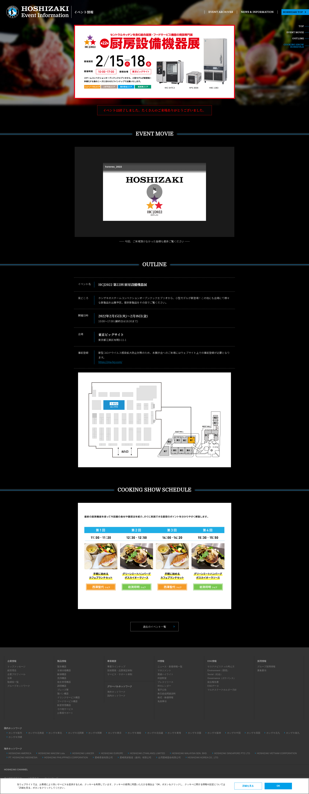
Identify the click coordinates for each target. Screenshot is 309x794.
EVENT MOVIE (295, 32)
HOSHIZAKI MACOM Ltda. (51, 753)
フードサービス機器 (67, 701)
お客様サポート (65, 713)
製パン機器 (63, 693)
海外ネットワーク (116, 692)
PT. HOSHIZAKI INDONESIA (23, 757)
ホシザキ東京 (115, 733)
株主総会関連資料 (167, 693)
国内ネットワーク (116, 695)
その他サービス (65, 709)
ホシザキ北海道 (36, 733)
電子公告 (162, 689)
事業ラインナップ (116, 666)
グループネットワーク (18, 686)
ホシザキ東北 (55, 733)
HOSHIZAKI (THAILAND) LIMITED (147, 753)
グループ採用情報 (266, 666)
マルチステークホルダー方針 (222, 689)
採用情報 (261, 661)
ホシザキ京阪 (194, 733)
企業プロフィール (16, 674)
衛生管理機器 (64, 682)
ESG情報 (212, 661)
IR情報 (161, 661)
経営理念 (11, 670)
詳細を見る (248, 786)
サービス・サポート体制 (119, 674)
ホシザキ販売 (15, 733)
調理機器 (61, 686)
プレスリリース (165, 682)
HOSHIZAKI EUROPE (112, 753)
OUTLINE (298, 38)
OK (278, 786)
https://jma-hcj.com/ (110, 362)
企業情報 (11, 661)
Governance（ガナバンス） (221, 678)
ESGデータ (213, 686)
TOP (301, 26)
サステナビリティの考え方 (220, 666)
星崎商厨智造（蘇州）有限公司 (135, 757)
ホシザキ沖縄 (15, 737)
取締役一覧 (13, 682)
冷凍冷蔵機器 (64, 670)
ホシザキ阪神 (214, 733)
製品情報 (61, 661)
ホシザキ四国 (253, 733)
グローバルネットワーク (119, 686)
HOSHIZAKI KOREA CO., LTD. (203, 757)
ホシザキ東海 (175, 733)
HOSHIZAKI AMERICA (20, 753)
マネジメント (164, 670)
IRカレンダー (164, 686)
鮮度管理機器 (64, 705)
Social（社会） (215, 674)
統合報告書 (213, 682)
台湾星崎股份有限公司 (169, 757)
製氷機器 (61, 666)
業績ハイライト (165, 674)
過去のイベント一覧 (154, 627)
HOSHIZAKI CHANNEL (16, 769)
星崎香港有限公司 (104, 757)
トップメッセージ (16, 666)
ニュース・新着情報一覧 (170, 666)
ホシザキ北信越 (155, 733)
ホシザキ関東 (95, 733)
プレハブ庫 (63, 689)
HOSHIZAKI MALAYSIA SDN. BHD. (189, 753)
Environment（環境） (218, 670)
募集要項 (261, 670)
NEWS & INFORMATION (257, 12)
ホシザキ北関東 (76, 733)
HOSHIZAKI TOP (293, 12)
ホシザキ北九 (273, 733)
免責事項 (162, 701)
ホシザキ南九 (293, 733)
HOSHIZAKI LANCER (83, 753)
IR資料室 (162, 678)
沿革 (9, 678)
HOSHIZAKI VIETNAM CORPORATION (277, 753)
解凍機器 (61, 674)
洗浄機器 (61, 678)
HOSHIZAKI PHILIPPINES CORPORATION (66, 757)
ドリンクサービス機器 (68, 697)
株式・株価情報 (165, 697)
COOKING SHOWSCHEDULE (294, 45)
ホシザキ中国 (234, 733)
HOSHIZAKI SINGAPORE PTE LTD (232, 753)
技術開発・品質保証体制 (119, 670)
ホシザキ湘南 (134, 733)
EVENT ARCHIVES (220, 12)
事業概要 (111, 661)
